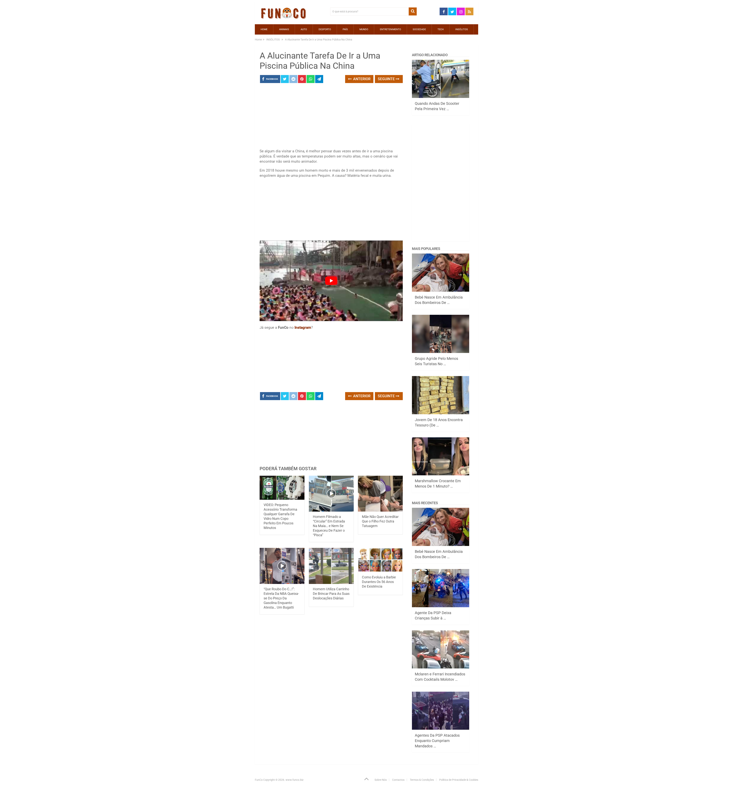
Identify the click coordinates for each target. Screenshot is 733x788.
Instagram (303, 327)
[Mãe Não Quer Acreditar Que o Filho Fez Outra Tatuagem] (380, 494)
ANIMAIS (284, 29)
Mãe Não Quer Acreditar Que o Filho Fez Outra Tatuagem (380, 521)
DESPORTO (325, 29)
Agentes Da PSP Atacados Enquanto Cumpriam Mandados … (437, 740)
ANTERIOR (361, 79)
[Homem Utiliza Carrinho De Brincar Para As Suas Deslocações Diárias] (331, 566)
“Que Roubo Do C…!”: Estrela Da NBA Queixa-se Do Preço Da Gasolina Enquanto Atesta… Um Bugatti (281, 598)
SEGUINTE (387, 79)
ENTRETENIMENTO (390, 29)
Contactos (398, 779)
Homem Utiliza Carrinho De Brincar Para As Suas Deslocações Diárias (331, 593)
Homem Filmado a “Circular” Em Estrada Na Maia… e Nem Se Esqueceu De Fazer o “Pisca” (329, 526)
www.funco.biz (295, 779)
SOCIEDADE (419, 29)
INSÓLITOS (461, 29)
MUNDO (363, 29)
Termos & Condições (422, 779)
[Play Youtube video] (331, 281)
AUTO (304, 29)
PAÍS (345, 29)
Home (264, 29)
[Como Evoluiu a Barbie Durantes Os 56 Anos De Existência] (380, 560)
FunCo (259, 779)
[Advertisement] (331, 117)
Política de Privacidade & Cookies (458, 779)
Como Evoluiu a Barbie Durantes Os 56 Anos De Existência (379, 581)
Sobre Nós (381, 779)
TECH (441, 29)
